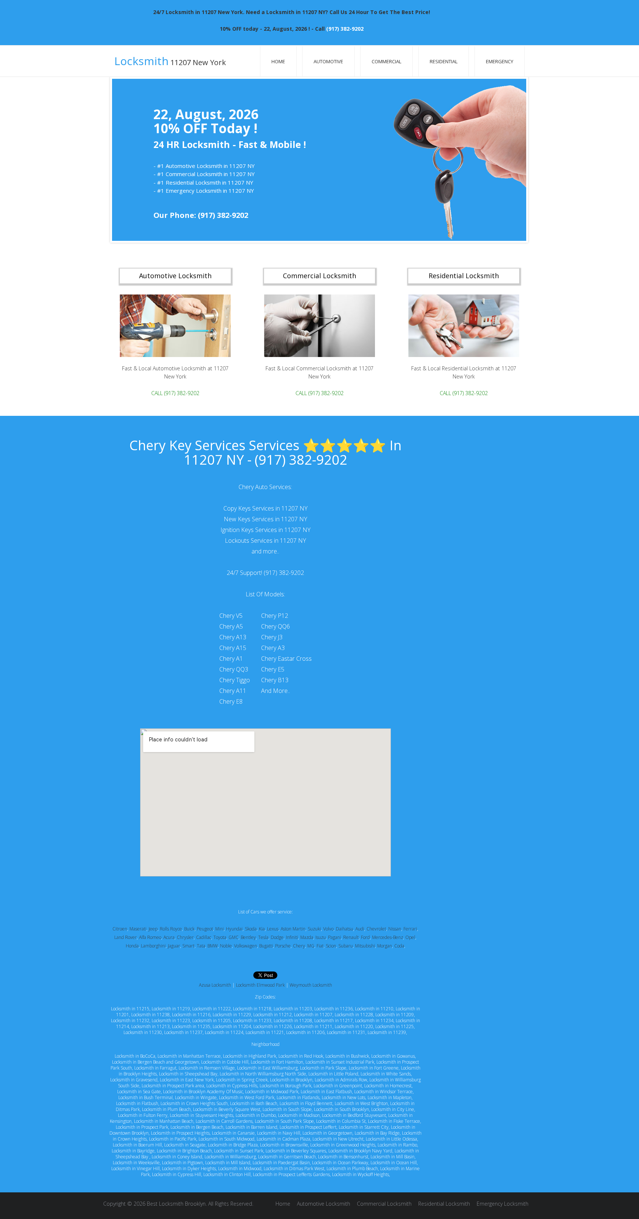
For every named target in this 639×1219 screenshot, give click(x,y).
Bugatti (266, 946)
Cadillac (203, 937)
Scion (331, 946)
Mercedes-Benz (387, 937)
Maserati (137, 929)
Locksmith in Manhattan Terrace (189, 1056)
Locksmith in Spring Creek (242, 1080)
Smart (188, 946)
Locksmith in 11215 (130, 1009)
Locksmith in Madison (299, 1115)
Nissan (394, 929)
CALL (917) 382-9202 (175, 392)
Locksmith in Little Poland (333, 1074)
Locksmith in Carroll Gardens (224, 1121)
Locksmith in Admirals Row (341, 1080)
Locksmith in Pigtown (182, 1162)
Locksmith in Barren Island (251, 1127)
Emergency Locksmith (502, 1203)
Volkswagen (245, 946)
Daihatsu (344, 929)
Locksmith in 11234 (374, 1020)
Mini (219, 929)
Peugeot (205, 929)
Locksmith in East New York (187, 1080)
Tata (201, 946)
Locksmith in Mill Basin (393, 1157)
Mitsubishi (365, 946)
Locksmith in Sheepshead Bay (188, 1074)
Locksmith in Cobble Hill (224, 1062)
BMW (212, 946)
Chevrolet (376, 929)
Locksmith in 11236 (333, 1009)
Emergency (499, 61)
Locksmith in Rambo (397, 1145)
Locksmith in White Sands (386, 1074)
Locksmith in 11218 (252, 1009)
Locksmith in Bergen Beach (196, 1127)
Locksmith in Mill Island (227, 1162)
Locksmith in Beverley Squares (296, 1151)
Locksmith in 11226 (272, 1026)
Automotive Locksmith (323, 1203)
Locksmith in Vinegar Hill (135, 1168)
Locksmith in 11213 (150, 1026)
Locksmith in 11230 (143, 1032)
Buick (189, 929)
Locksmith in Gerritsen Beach (287, 1157)
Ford (365, 937)
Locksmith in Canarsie (233, 1133)
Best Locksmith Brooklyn (176, 1203)
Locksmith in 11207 (313, 1014)
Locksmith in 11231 (346, 1032)
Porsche (283, 946)
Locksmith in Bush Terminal (145, 1097)
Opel (410, 937)
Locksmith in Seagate (185, 1145)
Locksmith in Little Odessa (391, 1139)
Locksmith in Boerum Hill (137, 1145)
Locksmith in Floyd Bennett (306, 1103)
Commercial (386, 61)
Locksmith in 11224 (224, 1032)
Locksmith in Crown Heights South (194, 1103)
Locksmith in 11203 (293, 1009)
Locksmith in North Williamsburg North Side (263, 1074)
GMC (234, 937)
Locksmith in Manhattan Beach (163, 1121)
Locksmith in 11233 (252, 1020)
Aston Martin (293, 929)
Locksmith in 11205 (211, 1020)
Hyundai (234, 929)
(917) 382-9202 (345, 28)
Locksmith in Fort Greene (374, 1068)
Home (278, 61)
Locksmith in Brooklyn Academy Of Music (203, 1091)
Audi (359, 929)
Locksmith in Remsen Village (207, 1068)
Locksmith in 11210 (374, 1009)
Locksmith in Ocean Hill (394, 1162)
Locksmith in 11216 (191, 1014)
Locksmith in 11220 (354, 1026)
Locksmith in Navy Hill (278, 1133)
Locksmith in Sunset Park (238, 1151)
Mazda (306, 937)
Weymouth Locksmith (311, 985)
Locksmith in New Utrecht (338, 1139)
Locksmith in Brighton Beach (184, 1151)
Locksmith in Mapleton (390, 1097)
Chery (299, 946)
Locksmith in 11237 (183, 1032)
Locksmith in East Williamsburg (267, 1068)
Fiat (320, 946)
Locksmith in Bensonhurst (343, 1157)
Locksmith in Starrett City (364, 1127)
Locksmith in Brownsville (284, 1145)
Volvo (328, 929)
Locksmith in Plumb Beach (352, 1168)
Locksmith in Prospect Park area (173, 1085)
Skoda (251, 929)
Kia (262, 929)
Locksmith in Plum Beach (166, 1109)
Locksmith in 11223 (171, 1020)
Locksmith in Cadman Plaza (283, 1139)
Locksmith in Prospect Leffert (308, 1127)
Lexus (272, 929)
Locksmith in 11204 (232, 1026)
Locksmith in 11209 (394, 1014)
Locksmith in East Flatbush (326, 1091)
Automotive (328, 61)
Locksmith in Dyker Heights (189, 1168)
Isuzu (320, 937)
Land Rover (125, 937)
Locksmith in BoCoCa (135, 1056)
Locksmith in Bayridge (133, 1151)
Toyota (219, 937)
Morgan (384, 946)
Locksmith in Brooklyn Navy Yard (360, 1151)
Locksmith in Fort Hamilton (277, 1062)
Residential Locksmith (444, 1203)
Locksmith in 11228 (354, 1014)
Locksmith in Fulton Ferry (143, 1115)
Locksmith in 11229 (232, 1014)
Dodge (277, 937)
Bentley (248, 937)
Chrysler (185, 937)
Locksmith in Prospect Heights (180, 1133)
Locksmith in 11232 (130, 1020)
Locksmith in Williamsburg (230, 1157)
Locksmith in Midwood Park (271, 1091)
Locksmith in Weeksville (136, 1162)
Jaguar (174, 946)
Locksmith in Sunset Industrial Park (339, 1062)
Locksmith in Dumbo (256, 1115)
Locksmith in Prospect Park (142, 1127)
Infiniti (292, 937)
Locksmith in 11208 (293, 1020)
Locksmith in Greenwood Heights (342, 1145)
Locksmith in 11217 (333, 1020)
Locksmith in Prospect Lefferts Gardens (291, 1174)
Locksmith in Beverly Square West (226, 1109)
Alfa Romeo (150, 937)
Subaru (345, 946)
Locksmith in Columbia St (341, 1121)
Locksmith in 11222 (211, 1009)
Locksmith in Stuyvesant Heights (201, 1115)
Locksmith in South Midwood (226, 1139)
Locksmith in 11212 (272, 1014)
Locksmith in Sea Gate (139, 1091)
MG (310, 946)
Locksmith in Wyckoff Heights (360, 1174)
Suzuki (314, 929)
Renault (351, 937)
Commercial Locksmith (384, 1203)
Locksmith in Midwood (239, 1168)
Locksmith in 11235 (191, 1026)
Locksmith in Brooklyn (291, 1080)
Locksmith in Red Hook (300, 1056)
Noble (226, 946)
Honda (132, 946)
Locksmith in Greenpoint (338, 1085)
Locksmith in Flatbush (137, 1103)
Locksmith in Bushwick (347, 1056)
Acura (169, 937)
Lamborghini (153, 946)
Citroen (119, 929)
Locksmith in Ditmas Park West (294, 1168)
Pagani (334, 937)
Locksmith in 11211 (313, 1026)
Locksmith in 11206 (305, 1032)
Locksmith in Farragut (155, 1068)
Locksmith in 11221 (265, 1032)
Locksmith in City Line (392, 1109)
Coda (399, 946)
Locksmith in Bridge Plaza (233, 1145)
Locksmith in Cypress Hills (231, 1085)
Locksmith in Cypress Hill (176, 1174)
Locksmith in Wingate (196, 1097)
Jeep (153, 929)
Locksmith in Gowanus (393, 1056)
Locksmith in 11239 (387, 1032)
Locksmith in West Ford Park (246, 1097)
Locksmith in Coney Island (177, 1157)
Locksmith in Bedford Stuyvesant (354, 1115)
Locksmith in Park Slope (323, 1068)
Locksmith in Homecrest (388, 1085)
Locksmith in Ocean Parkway (340, 1162)
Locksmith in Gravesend (134, 1080)
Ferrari (410, 929)
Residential (443, 61)
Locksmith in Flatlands (298, 1097)
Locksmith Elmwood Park (260, 985)
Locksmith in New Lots (343, 1097)
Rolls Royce (171, 929)
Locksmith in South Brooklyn (341, 1109)
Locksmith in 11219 (171, 1009)
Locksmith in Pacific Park (172, 1139)
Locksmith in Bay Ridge (377, 1133)
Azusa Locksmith (215, 985)
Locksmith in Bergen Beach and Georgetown (155, 1062)
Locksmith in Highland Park (249, 1056)
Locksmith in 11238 (150, 1014)
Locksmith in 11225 (394, 1026)
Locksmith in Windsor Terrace (383, 1091)
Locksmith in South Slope (287, 1109)
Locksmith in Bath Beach (253, 1103)
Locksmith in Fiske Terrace (394, 1121)
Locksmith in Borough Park (285, 1085)
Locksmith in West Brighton (361, 1103)
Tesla (263, 937)
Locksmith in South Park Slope (284, 1121)
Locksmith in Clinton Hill (227, 1174)
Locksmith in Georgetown (327, 1133)
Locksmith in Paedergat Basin (281, 1162)
